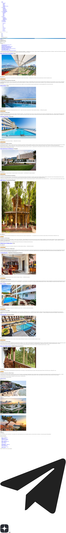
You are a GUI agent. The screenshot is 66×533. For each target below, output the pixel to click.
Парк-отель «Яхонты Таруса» (5, 346)
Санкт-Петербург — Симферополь (6, 444)
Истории (3, 16)
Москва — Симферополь (5, 437)
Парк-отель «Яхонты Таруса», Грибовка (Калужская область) (9, 50)
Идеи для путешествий (4, 11)
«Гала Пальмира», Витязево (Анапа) (6, 49)
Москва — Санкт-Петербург (5, 439)
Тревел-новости (3, 20)
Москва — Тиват (4, 447)
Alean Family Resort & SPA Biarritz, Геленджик (7, 46)
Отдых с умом (3, 7)
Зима (3, 15)
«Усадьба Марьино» (4, 252)
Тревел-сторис (4, 18)
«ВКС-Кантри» (3, 180)
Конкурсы (4, 19)
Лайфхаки (4, 8)
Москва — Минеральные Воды (5, 441)
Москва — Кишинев (4, 442)
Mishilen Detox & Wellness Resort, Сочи (6, 47)
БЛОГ (2, 1)
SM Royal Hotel (3, 85)
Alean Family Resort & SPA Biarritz (6, 148)
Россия (4, 3)
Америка (4, 5)
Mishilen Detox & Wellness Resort (6, 243)
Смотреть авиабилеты (2, 174)
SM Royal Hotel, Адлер (4, 45)
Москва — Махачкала (4, 445)
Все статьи (4, 12)
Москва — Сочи (4, 438)
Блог (2, 33)
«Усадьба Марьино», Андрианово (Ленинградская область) (9, 48)
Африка (4, 6)
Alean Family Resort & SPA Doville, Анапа (6, 44)
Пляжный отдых (2, 378)
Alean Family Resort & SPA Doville (6, 53)
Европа (4, 4)
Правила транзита (4, 21)
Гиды (2, 2)
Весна (3, 13)
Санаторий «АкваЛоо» (4, 116)
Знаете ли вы (4, 10)
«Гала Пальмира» (3, 314)
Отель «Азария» (3, 283)
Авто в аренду (2, 236)
